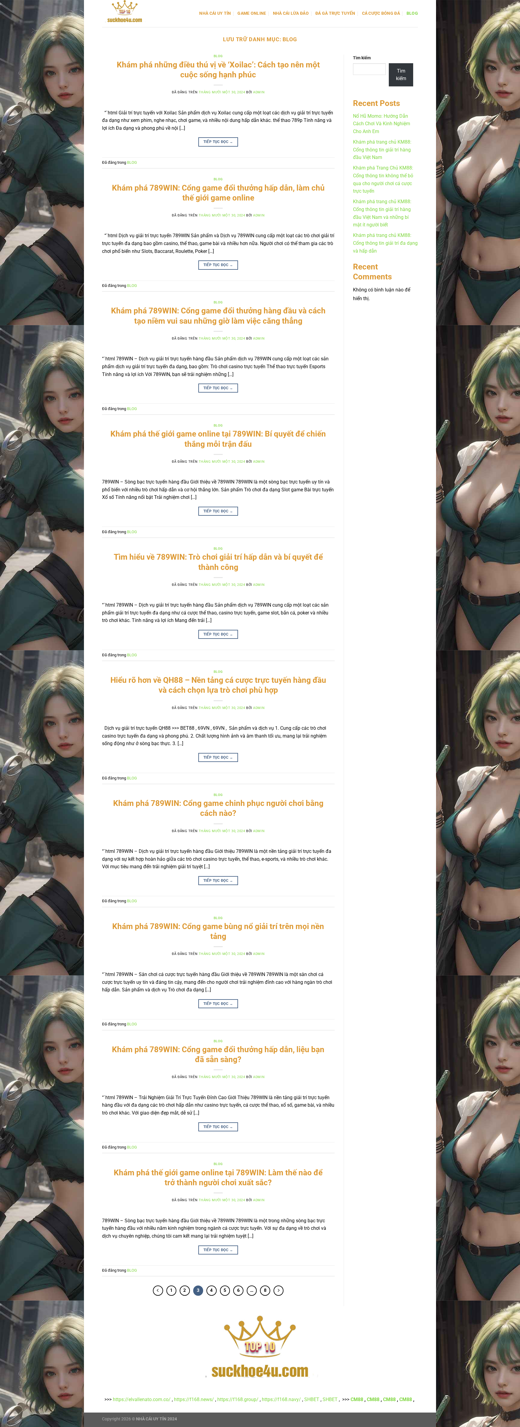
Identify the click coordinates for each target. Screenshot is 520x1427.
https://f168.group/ (237, 1399)
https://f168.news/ (194, 1399)
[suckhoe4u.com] (132, 13)
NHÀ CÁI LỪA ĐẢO (291, 13)
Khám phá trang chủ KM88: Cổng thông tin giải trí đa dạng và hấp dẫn (385, 242)
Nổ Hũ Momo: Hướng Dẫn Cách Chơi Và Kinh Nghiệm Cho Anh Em (381, 123)
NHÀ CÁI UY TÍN (215, 13)
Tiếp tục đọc (218, 142)
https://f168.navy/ (281, 1399)
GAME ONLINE (251, 13)
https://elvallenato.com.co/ (142, 1399)
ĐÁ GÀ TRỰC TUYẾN (335, 13)
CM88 (357, 1399)
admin (259, 92)
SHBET (311, 1399)
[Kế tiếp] (279, 1291)
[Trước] (158, 1291)
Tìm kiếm (362, 58)
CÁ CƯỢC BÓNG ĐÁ (381, 13)
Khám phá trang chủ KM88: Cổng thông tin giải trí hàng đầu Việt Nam (382, 149)
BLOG (412, 13)
